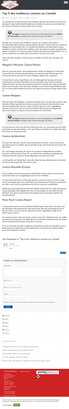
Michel (17, 18)
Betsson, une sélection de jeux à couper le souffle (17, 350)
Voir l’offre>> (49, 36)
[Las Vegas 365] (10, 9)
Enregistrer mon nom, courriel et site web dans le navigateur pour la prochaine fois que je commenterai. (29, 302)
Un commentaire (32, 18)
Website (6, 294)
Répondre (63, 252)
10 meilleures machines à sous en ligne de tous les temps (20, 346)
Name (7, 280)
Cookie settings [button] (7, 405)
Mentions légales (25, 371)
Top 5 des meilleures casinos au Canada (14, 357)
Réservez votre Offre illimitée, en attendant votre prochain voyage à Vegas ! (26, 361)
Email (12, 287)
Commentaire (7, 265)
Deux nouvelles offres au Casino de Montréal (16, 354)
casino (23, 18)
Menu (66, 2)
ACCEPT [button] (16, 405)
